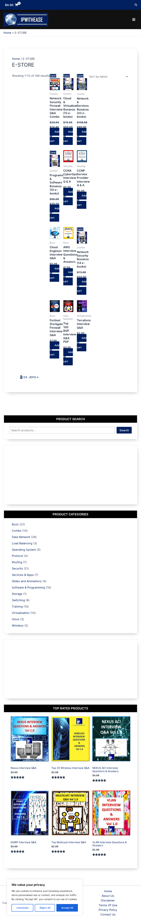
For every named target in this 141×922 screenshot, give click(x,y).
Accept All (67, 907)
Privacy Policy (108, 910)
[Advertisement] (70, 475)
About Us (108, 896)
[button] (136, 5)
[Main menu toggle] (134, 19)
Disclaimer (108, 900)
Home (16, 58)
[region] (45, 897)
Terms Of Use (108, 905)
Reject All (45, 907)
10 (34, 377)
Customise (23, 907)
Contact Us (108, 914)
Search (124, 430)
